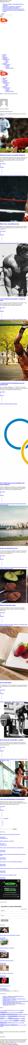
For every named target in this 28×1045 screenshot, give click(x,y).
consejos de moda (16, 1012)
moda (16, 1020)
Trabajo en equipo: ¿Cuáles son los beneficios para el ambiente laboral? (12, 847)
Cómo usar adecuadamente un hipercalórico (12, 799)
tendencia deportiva (22, 175)
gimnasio (13, 243)
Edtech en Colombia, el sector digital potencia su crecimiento (10, 834)
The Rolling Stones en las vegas (5, 985)
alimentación (5, 1010)
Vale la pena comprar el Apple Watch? (11, 7)
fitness (10, 1018)
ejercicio (2, 1016)
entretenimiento (21, 1016)
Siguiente (6, 818)
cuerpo (21, 1012)
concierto (22, 1010)
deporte (15, 1014)
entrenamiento (12, 1016)
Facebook (6, 1018)
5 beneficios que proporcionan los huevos (6, 960)
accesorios (1, 1010)
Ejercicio (6, 117)
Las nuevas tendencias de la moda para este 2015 (13, 9)
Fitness (9, 243)
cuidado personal (6, 1014)
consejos (3, 1012)
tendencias (14, 1025)
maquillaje (6, 1020)
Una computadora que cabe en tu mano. (6, 973)
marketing (11, 1020)
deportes (20, 1014)
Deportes (2, 117)
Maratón (13, 503)
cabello (13, 1010)
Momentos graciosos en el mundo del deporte (12, 155)
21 (3, 818)
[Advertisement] (14, 39)
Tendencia (10, 117)
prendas (15, 1022)
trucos (22, 1024)
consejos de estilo (10, 1012)
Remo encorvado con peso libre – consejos (11, 740)
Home (1, 93)
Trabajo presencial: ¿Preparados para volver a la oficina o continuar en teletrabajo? (14, 868)
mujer (19, 1020)
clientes (16, 1010)
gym (23, 1018)
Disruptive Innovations (13, 1044)
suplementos (2, 760)
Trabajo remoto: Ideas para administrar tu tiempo (8, 874)
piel (13, 1022)
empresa (6, 1016)
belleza (10, 1010)
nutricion (23, 567)
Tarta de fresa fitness (5, 682)
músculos (3, 1022)
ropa (23, 1022)
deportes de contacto (8, 175)
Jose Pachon (2, 837)
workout (25, 243)
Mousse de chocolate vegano (8, 605)
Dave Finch (2, 843)
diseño (26, 1014)
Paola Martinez (3, 988)
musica (23, 1020)
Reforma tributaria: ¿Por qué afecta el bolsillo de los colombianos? (11, 861)
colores (18, 1010)
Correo (3, 915)
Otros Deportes (18, 503)
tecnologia (7, 1025)
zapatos (1, 1026)
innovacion (2, 1020)
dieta (5, 567)
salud (26, 567)
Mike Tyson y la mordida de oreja (9, 224)
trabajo (19, 1024)
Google (20, 1018)
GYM (17, 243)
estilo (2, 1018)
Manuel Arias (3, 975)
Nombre (3, 910)
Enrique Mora (3, 963)
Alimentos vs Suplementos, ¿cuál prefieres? (12, 6)
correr (1, 503)
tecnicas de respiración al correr (9, 548)
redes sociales (19, 1022)
